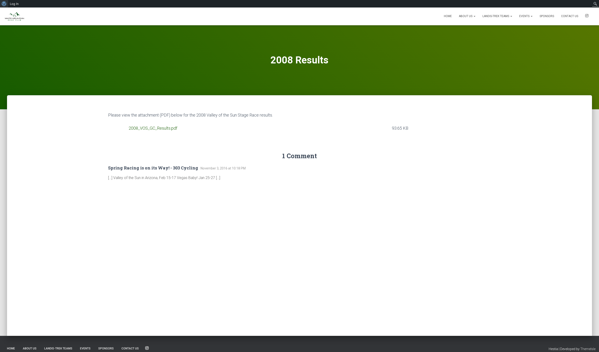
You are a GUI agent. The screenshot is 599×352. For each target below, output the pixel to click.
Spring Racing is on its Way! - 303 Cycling (153, 168)
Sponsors (547, 16)
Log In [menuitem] (14, 4)
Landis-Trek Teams (496, 16)
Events (524, 16)
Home (448, 16)
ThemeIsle (587, 349)
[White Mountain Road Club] (14, 16)
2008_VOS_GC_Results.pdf (153, 128)
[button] (474, 16)
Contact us (569, 16)
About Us (466, 16)
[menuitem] (4, 3)
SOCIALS (587, 16)
